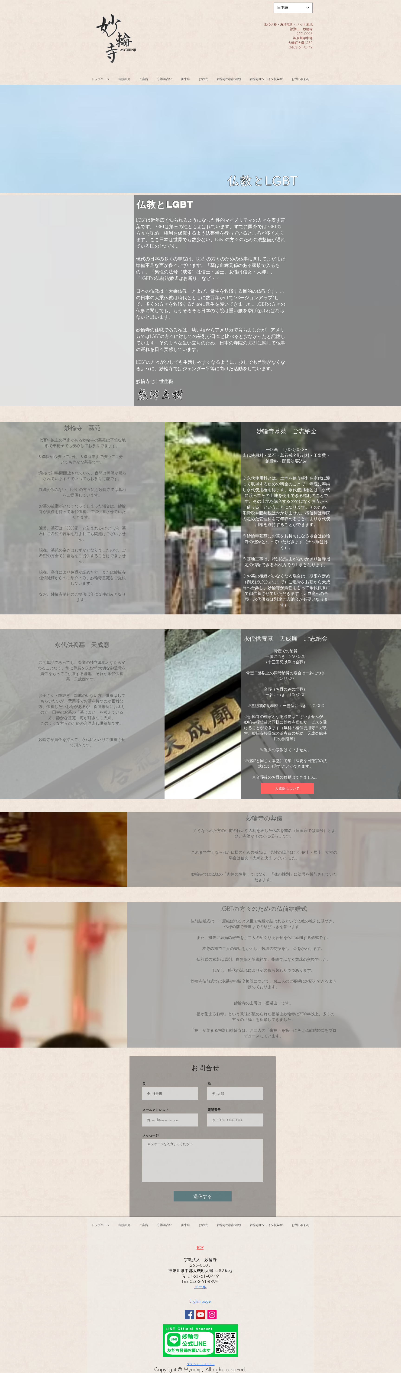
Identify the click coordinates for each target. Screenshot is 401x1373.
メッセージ (150, 1135)
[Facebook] (189, 1314)
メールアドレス (153, 1109)
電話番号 (214, 1109)
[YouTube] (200, 1314)
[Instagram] (212, 1314)
